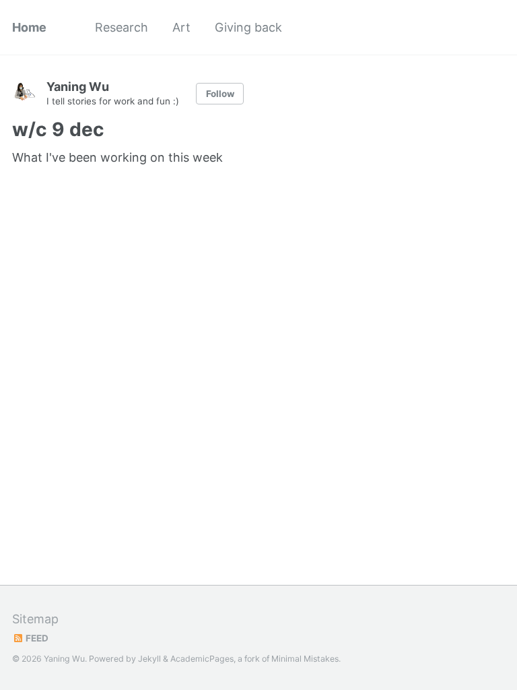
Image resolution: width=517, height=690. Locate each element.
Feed (36, 638)
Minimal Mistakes (305, 659)
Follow (220, 93)
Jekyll (149, 659)
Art (181, 27)
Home (29, 27)
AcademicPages (202, 659)
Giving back (248, 27)
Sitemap (35, 619)
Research (121, 27)
